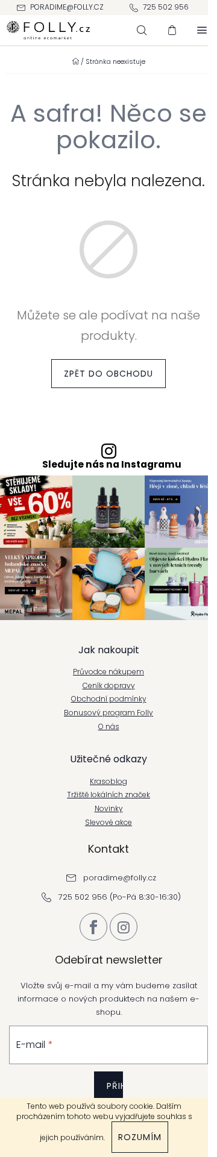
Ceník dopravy (109, 686)
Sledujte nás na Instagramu (111, 464)
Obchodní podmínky (108, 699)
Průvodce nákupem (108, 672)
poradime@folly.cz (67, 7)
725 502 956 (166, 7)
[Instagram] (123, 927)
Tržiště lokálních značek (108, 795)
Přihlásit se (115, 1095)
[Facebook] (93, 927)
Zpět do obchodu (108, 374)
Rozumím (140, 1137)
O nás (108, 727)
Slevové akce (108, 822)
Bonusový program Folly (108, 713)
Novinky (109, 809)
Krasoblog (108, 781)
